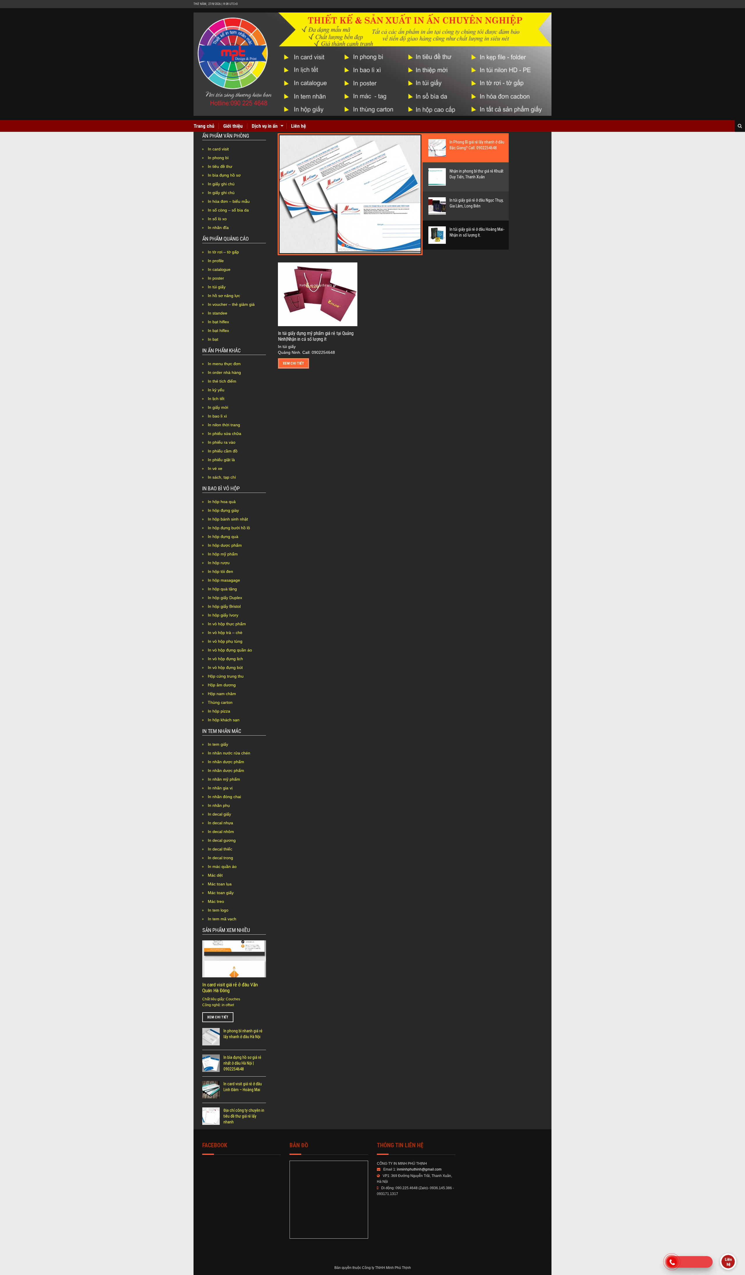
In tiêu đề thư (220, 166)
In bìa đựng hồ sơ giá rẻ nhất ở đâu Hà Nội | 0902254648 (242, 1063)
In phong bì (218, 157)
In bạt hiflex (218, 321)
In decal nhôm (221, 831)
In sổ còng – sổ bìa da (228, 210)
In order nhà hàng (224, 372)
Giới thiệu (233, 126)
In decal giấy (219, 814)
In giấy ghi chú (221, 184)
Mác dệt (215, 875)
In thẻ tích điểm (222, 381)
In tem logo (218, 910)
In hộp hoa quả (222, 501)
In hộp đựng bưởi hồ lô (229, 527)
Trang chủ (204, 126)
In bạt (213, 339)
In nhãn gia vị (220, 788)
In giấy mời (218, 407)
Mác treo (216, 901)
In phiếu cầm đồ (222, 451)
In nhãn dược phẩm (226, 761)
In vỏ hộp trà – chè (225, 632)
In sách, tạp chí (222, 477)
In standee (217, 313)
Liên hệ (298, 126)
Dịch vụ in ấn (265, 126)
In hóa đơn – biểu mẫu (229, 201)
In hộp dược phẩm (225, 545)
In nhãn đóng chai (224, 796)
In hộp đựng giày (223, 510)
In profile (216, 260)
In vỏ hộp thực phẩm (227, 623)
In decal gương (222, 840)
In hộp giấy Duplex (225, 597)
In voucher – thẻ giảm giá (231, 304)
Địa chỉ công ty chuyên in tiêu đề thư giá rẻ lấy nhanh (244, 1116)
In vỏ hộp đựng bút (225, 667)
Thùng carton (220, 702)
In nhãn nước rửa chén (229, 753)
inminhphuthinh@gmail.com (419, 1169)
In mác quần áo (222, 866)
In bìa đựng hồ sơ (224, 175)
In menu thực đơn (224, 363)
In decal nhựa (220, 823)
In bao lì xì (217, 416)
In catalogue (219, 269)
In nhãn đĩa (218, 227)
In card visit (218, 149)
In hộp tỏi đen (220, 571)
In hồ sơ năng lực (224, 295)
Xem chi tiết (217, 1017)
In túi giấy (217, 287)
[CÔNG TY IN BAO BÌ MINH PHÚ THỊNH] (372, 64)
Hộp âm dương (222, 685)
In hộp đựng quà (223, 536)
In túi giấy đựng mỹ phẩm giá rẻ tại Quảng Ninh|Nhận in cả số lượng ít (316, 336)
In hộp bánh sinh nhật (228, 519)
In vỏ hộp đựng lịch (225, 658)
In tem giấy (218, 744)
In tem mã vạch (222, 919)
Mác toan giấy (221, 892)
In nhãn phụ (219, 805)
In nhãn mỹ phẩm (224, 779)
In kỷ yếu (216, 390)
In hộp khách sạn (224, 720)
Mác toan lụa (220, 884)
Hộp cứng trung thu (226, 676)
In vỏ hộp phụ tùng (225, 641)
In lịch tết (216, 398)
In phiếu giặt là (221, 459)
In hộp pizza (219, 711)
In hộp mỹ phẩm (223, 554)
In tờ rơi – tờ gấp (223, 252)
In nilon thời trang (224, 424)
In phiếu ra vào (221, 442)
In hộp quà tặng (222, 589)
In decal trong (220, 857)
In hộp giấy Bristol (224, 606)
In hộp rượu (219, 562)
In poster (216, 278)
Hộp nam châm (222, 693)
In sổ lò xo (217, 218)
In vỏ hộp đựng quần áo (230, 650)
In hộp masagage (224, 580)
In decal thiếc (220, 849)
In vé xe (215, 468)
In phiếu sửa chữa (224, 433)
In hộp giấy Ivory (223, 615)
